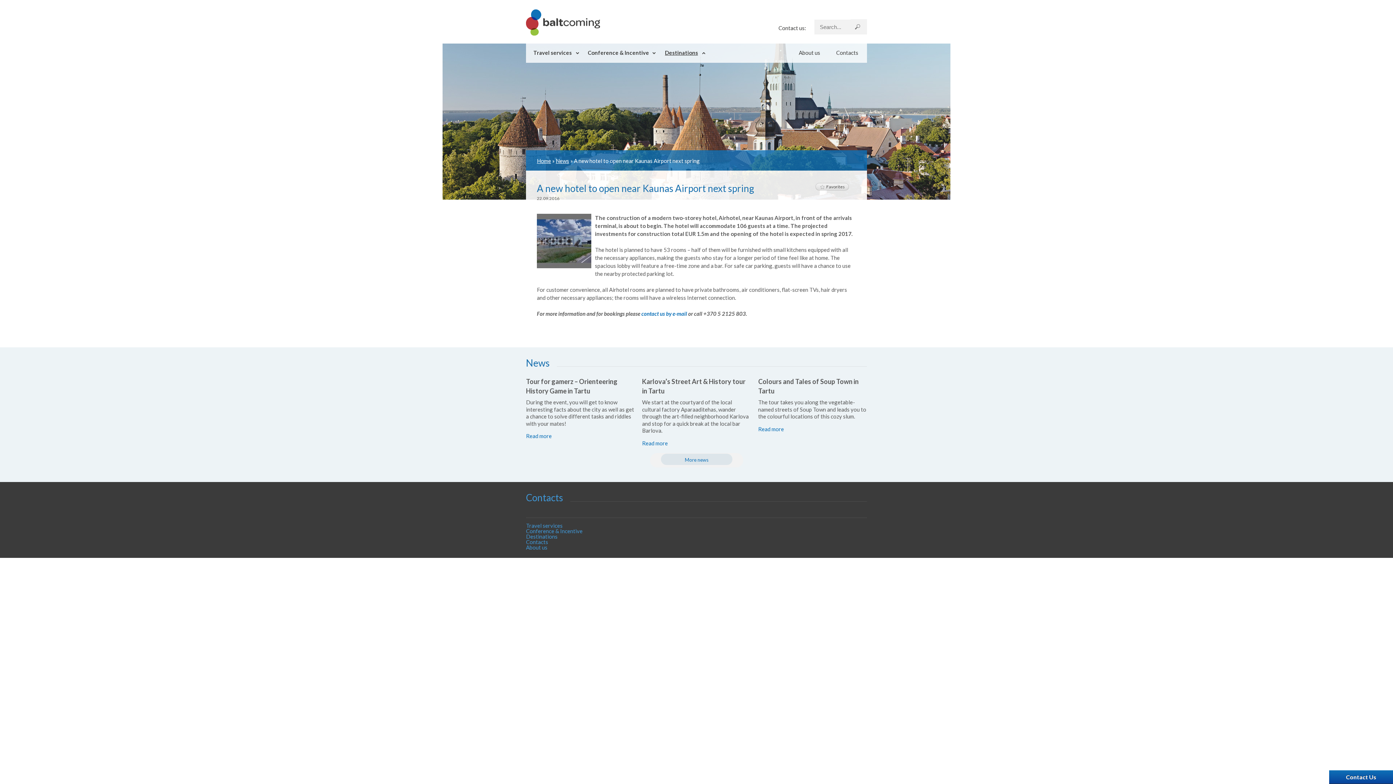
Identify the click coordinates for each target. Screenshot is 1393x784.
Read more (539, 436)
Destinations (681, 52)
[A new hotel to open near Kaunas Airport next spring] (564, 266)
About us (809, 52)
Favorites (835, 186)
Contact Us (1361, 776)
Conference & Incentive (618, 52)
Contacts (847, 52)
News (562, 161)
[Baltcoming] (563, 33)
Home (544, 161)
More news (696, 460)
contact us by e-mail (664, 313)
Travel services (552, 52)
